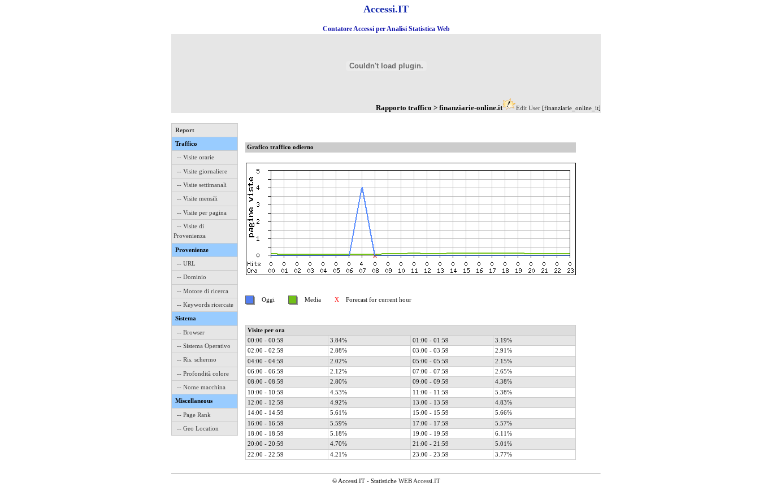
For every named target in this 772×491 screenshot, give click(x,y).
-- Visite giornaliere (202, 171)
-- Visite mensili (197, 198)
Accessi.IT (426, 480)
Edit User (528, 108)
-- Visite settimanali (202, 184)
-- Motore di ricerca (202, 291)
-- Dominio (191, 276)
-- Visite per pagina (202, 212)
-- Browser (191, 332)
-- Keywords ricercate (205, 304)
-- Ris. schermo (196, 359)
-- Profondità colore (203, 373)
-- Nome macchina (201, 387)
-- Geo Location (198, 428)
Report (184, 130)
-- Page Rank (194, 414)
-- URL (186, 263)
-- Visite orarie (195, 157)
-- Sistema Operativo (204, 345)
